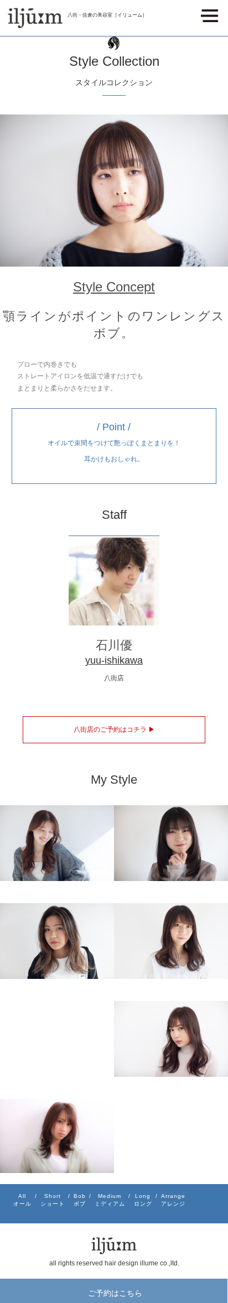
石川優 (114, 645)
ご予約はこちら (115, 1292)
